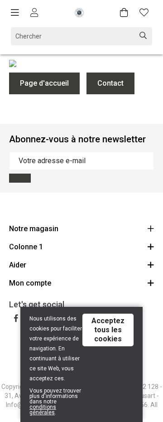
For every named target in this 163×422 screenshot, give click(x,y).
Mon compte (30, 283)
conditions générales (42, 410)
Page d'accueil (44, 83)
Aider (17, 265)
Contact (110, 83)
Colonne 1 (26, 247)
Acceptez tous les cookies (108, 329)
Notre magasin (33, 228)
